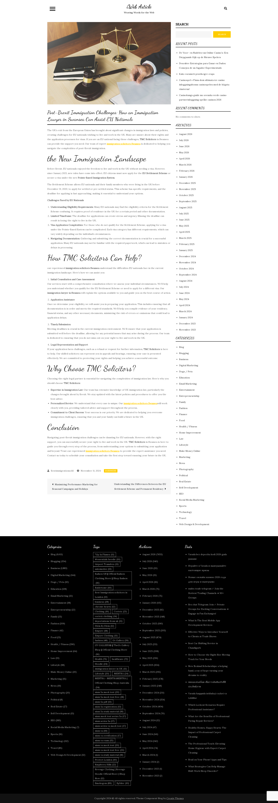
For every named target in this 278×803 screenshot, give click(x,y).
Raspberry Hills (105, 764)
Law (181, 438)
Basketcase (103, 587)
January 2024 (186, 317)
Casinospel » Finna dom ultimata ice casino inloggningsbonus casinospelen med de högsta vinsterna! (204, 85)
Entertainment (187, 389)
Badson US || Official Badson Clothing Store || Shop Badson (111, 578)
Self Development (188, 487)
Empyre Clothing (106, 635)
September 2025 (188, 201)
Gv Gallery (121, 640)
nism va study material (109, 754)
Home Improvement (190, 432)
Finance (183, 414)
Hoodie (101, 663)
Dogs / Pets (186, 371)
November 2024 (187, 262)
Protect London (106, 759)
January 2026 (186, 176)
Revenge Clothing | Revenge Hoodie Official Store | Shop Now (110, 774)
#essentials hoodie (107, 559)
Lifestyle (183, 444)
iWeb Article (139, 6)
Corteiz (120, 611)
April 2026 (184, 158)
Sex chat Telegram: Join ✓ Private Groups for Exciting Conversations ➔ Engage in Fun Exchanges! (208, 609)
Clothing (102, 611)
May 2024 (184, 299)
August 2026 (185, 134)
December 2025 (187, 183)
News (182, 463)
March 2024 (185, 311)
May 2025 (184, 225)
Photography (186, 469)
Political (183, 475)
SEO (181, 493)
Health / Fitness (188, 426)
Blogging (184, 353)
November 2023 (187, 329)
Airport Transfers (107, 564)
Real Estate (185, 481)
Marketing (184, 457)
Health (101, 659)
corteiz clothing (106, 616)
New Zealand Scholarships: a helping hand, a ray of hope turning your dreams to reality (208, 671)
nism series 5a (105, 721)
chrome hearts (105, 606)
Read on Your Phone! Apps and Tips (207, 759)
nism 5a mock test (107, 692)
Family (182, 402)
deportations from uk (108, 621)
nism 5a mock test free (109, 697)
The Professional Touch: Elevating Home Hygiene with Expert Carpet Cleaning (207, 748)
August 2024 (185, 280)
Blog (181, 347)
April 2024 (184, 305)
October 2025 (186, 195)
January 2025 (186, 250)
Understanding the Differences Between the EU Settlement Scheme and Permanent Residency (140, 486)
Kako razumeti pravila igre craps (196, 74)
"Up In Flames (104, 554)
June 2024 (184, 293)
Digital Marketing (188, 365)
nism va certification (108, 735)
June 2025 (184, 219)
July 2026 (184, 140)
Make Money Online (189, 451)
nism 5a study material (109, 711)
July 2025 (184, 213)
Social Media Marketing (191, 499)
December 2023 (187, 323)
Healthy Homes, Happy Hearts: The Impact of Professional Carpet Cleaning (207, 732)
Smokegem (103, 783)
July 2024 (184, 286)
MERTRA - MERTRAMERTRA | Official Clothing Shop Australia (112, 683)
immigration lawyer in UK (111, 668)
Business (110, 470)
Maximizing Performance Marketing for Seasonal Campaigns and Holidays (75, 486)
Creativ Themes (175, 798)
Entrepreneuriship (189, 396)
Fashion (183, 408)
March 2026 (185, 164)
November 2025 (187, 189)
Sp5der (123, 783)
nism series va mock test (110, 726)
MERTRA (121, 673)
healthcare (120, 659)
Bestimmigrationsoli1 (62, 470)
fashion (101, 640)
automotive (103, 569)
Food (182, 420)
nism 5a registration (108, 706)
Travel (182, 518)
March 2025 (185, 238)
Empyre (101, 630)
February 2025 (187, 244)
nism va (101, 730)
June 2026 (184, 146)
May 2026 (184, 152)
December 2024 (187, 256)
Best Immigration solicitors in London (111, 594)
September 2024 (188, 274)
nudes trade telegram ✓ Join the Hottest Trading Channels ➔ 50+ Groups (206, 593)
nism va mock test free (109, 750)
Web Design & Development (194, 524)
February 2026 (187, 170)
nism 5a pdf (103, 701)
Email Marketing (188, 383)
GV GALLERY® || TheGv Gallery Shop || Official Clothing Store (112, 650)
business (102, 601)
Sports (182, 506)
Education (184, 377)
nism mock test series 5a (110, 716)
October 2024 (186, 268)
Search (182, 24)
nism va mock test (107, 745)
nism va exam (104, 740)
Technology (185, 512)
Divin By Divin (104, 625)
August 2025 (185, 207)
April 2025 (184, 231)
